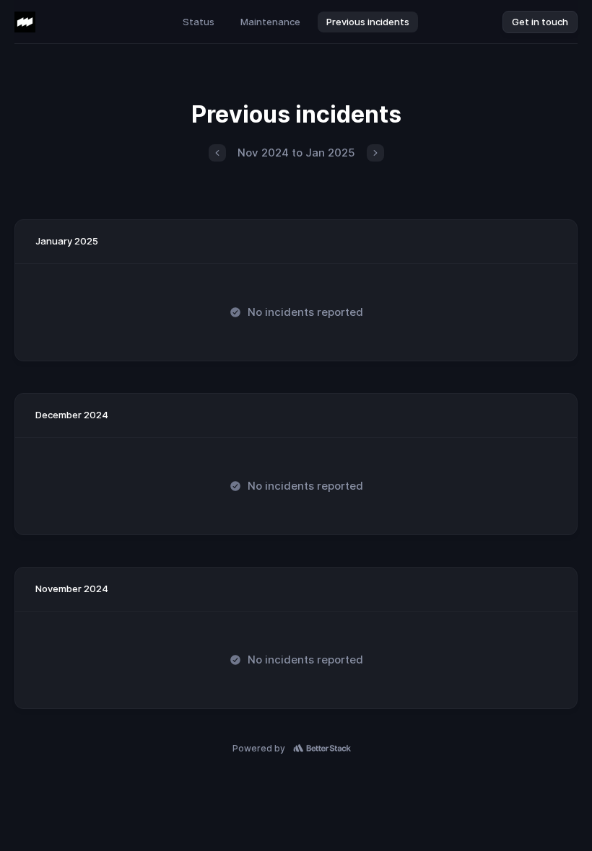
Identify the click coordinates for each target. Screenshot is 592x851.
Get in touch (540, 21)
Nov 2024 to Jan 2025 (296, 152)
